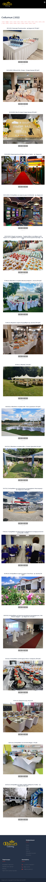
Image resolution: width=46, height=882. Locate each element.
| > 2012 (43, 21)
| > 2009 (10, 23)
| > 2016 (28, 21)
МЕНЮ (27, 849)
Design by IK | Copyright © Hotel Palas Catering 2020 (13, 880)
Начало (27, 845)
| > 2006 (22, 23)
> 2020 (14, 21)
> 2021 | (11, 21)
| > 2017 (25, 21)
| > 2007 (18, 23)
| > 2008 (14, 23)
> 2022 (7, 21)
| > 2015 (32, 21)
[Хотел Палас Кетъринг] (7, 4)
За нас (27, 847)
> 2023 (3, 21)
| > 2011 (3, 23)
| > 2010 (7, 23)
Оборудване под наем (31, 853)
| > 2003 (33, 23)
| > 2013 (39, 21)
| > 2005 (26, 23)
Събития (28, 851)
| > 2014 (35, 21)
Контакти (28, 855)
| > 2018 (21, 21)
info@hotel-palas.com (28, 869)
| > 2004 (30, 23)
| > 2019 (17, 21)
